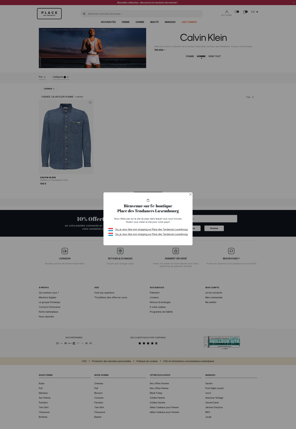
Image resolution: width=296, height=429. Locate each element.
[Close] (190, 194)
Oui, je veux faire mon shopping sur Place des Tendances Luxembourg (151, 229)
